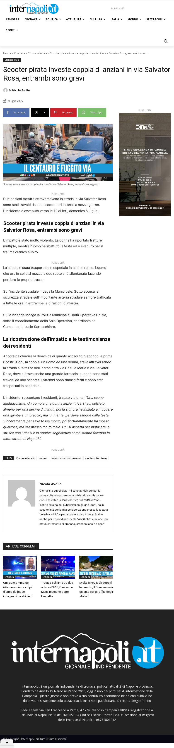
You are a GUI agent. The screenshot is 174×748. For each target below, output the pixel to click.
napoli (43, 458)
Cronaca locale (37, 53)
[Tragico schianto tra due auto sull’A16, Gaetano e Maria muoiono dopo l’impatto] (58, 567)
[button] (165, 41)
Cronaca (19, 53)
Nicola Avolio (21, 90)
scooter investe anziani (66, 458)
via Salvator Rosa (96, 458)
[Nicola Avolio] (6, 90)
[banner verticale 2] (145, 164)
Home (7, 53)
